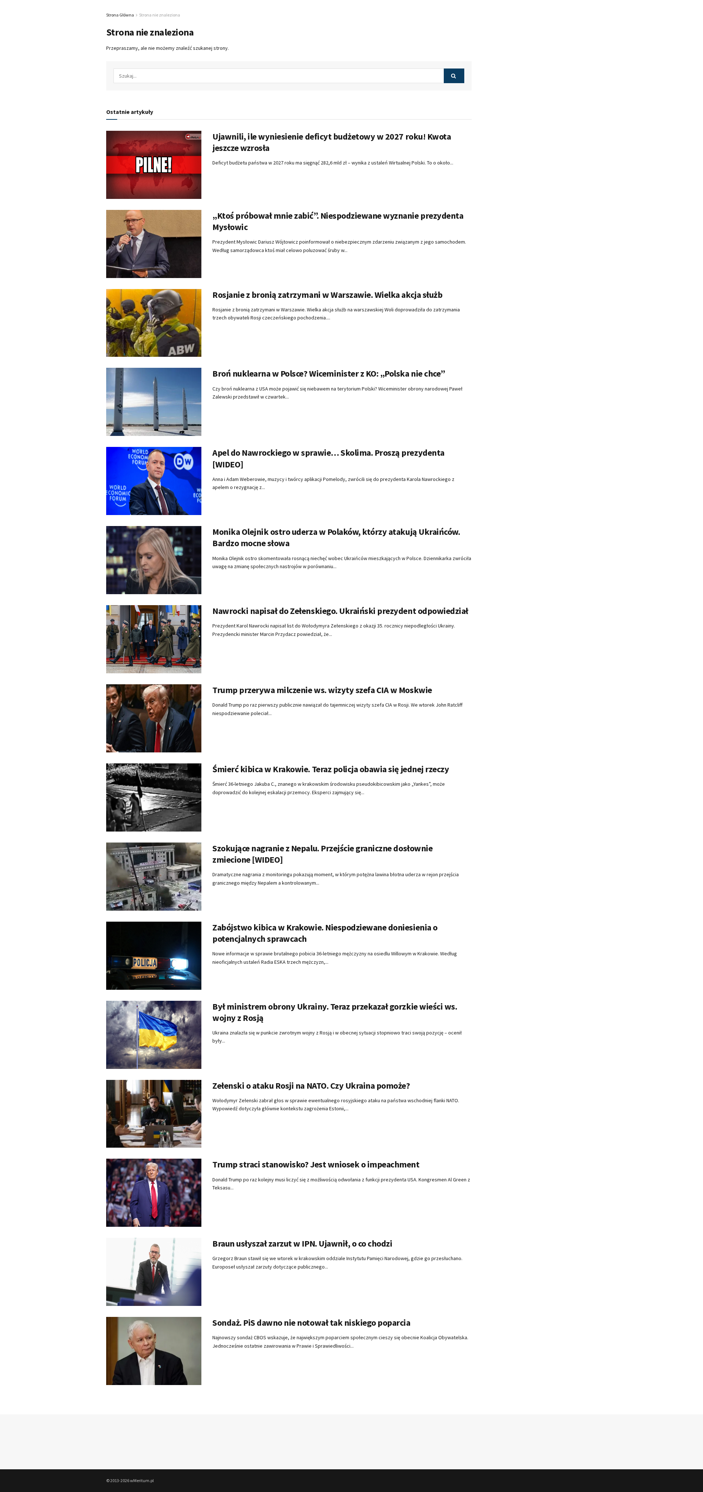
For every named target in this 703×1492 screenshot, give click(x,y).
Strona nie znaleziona (159, 15)
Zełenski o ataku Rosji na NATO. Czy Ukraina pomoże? (311, 1085)
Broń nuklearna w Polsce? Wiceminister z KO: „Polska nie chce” (328, 373)
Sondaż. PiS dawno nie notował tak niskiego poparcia (311, 1322)
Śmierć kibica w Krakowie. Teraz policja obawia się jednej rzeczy (330, 769)
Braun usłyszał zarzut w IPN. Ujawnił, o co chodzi (302, 1243)
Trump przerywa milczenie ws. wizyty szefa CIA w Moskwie (322, 690)
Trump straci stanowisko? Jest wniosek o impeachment (316, 1164)
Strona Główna (120, 15)
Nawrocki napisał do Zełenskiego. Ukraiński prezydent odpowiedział (340, 611)
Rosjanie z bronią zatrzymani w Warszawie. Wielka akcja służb (327, 294)
